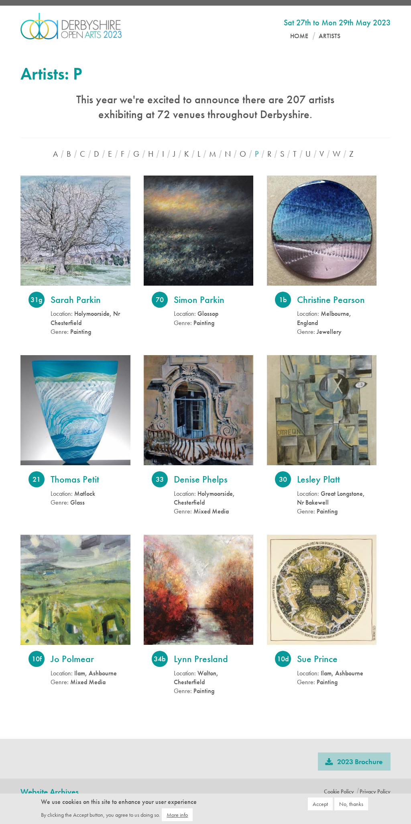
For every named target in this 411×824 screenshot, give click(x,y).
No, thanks (351, 804)
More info (177, 814)
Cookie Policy (339, 791)
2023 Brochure (360, 761)
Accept (320, 804)
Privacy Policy (375, 791)
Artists (329, 36)
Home (299, 36)
